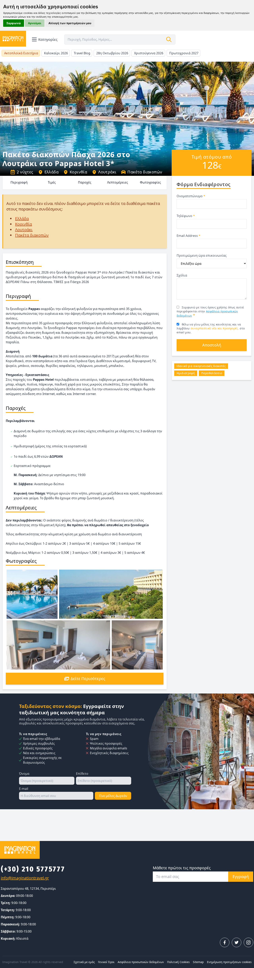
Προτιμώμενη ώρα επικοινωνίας (202, 255)
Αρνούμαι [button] (34, 23)
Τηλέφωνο (186, 216)
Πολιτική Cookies (178, 962)
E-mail (23, 788)
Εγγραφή (241, 876)
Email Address (188, 235)
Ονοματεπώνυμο (191, 196)
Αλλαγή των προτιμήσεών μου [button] (69, 23)
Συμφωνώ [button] (13, 23)
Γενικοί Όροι (106, 962)
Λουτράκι (107, 172)
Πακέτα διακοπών (144, 172)
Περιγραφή (19, 182)
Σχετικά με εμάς (84, 962)
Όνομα (24, 773)
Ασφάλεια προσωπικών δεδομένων (141, 962)
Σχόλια (182, 275)
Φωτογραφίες (150, 182)
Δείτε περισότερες (88, 678)
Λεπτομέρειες (117, 182)
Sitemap (198, 962)
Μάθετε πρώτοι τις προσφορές (182, 867)
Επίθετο (82, 773)
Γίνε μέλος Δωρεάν (113, 796)
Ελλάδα (51, 172)
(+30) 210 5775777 (33, 869)
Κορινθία (78, 172)
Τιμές (52, 182)
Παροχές (84, 182)
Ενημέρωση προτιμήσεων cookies (229, 962)
